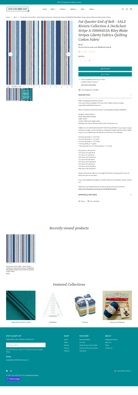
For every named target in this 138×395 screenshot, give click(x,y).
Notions (66, 345)
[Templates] (53, 305)
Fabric (66, 342)
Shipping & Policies (111, 339)
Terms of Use (32, 349)
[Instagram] (11, 371)
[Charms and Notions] (117, 305)
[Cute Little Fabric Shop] (18, 9)
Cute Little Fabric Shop (18, 375)
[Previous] (10, 54)
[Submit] (43, 345)
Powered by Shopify (32, 375)
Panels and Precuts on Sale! (88, 348)
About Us (108, 342)
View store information (88, 85)
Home (8, 17)
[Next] (68, 54)
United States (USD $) (123, 371)
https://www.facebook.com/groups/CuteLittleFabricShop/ (97, 189)
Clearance (82, 351)
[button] (131, 9)
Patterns (67, 351)
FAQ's (107, 345)
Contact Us (108, 348)
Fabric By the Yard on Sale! (88, 345)
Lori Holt (82, 342)
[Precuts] (85, 305)
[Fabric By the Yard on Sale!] (20, 305)
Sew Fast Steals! (84, 339)
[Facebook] (7, 371)
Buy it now (105, 74)
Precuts (66, 348)
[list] (39, 54)
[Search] (123, 9)
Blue (15, 17)
